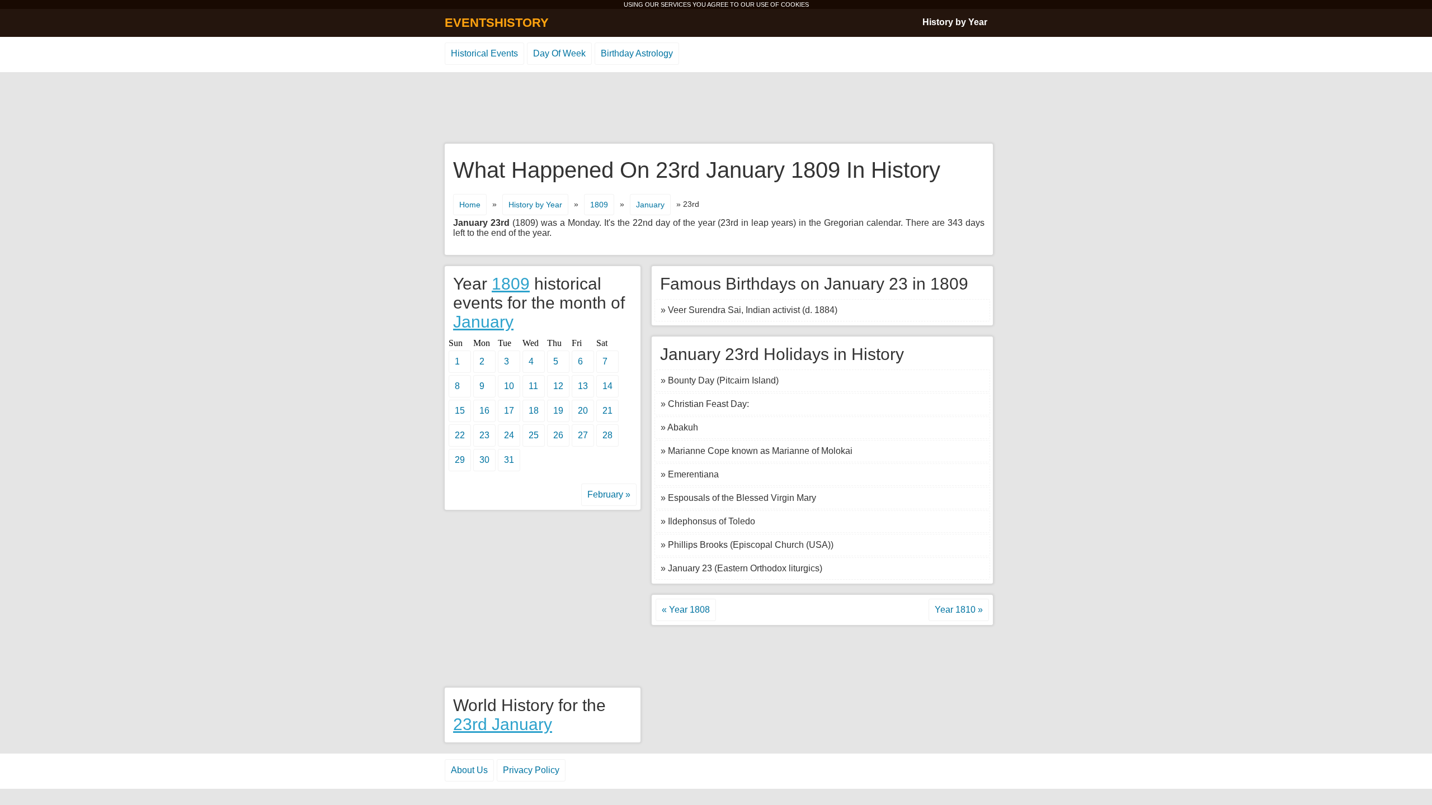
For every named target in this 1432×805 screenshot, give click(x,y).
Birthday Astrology (637, 53)
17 (509, 410)
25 (534, 435)
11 (533, 386)
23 (484, 435)
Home (470, 204)
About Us (469, 770)
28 (607, 435)
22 (460, 435)
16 (484, 410)
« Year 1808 (686, 609)
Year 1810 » (959, 609)
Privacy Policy (531, 770)
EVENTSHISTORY (497, 23)
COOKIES (795, 4)
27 (583, 435)
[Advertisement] (716, 108)
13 (583, 386)
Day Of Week (559, 53)
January (650, 204)
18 (534, 410)
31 (509, 460)
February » (608, 494)
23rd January (502, 724)
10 (509, 386)
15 (460, 410)
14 (607, 386)
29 (460, 460)
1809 (599, 204)
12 (558, 386)
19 (558, 410)
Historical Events (484, 53)
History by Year (954, 22)
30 (484, 460)
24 (509, 435)
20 (583, 410)
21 (607, 410)
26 (558, 435)
